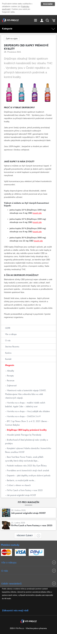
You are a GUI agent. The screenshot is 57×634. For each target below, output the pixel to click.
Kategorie (7, 28)
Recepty (10, 375)
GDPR (7, 328)
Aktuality (10, 370)
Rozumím (48, 4)
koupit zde (37, 213)
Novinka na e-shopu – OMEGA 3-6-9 (23, 416)
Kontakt (8, 359)
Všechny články (25, 535)
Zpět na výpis (12, 38)
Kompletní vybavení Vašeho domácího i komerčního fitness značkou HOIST (28, 450)
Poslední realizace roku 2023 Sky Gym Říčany (26, 465)
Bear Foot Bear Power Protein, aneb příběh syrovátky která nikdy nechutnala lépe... (24, 458)
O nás (8, 340)
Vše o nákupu (11, 334)
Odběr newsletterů (11, 583)
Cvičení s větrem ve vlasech (18, 485)
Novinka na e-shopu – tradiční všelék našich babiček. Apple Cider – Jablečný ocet (25, 404)
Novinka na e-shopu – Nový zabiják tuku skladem (28, 411)
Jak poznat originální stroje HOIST (21, 495)
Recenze (10, 380)
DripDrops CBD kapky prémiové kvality (26, 429)
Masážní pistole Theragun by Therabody (23, 434)
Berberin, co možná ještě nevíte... (21, 480)
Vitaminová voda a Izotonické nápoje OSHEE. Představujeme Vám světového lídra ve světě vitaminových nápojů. (25, 394)
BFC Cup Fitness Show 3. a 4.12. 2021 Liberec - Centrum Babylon (26, 423)
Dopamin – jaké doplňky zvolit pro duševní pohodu (28, 475)
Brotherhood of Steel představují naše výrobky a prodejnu (26, 441)
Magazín (9, 365)
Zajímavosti (11, 385)
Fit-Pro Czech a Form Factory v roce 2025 (24, 490)
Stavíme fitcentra (12, 346)
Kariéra (8, 352)
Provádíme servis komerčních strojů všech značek (27, 470)
